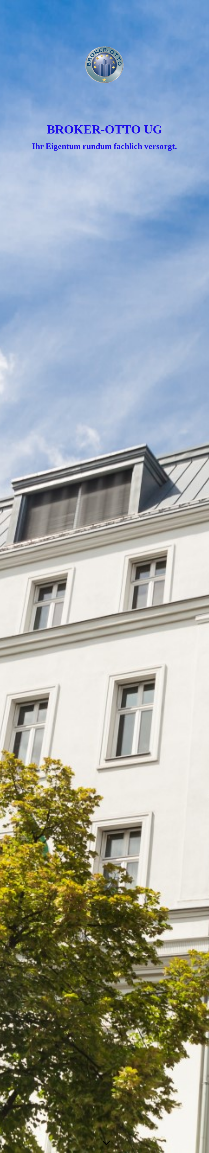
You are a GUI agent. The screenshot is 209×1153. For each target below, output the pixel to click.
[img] (104, 576)
